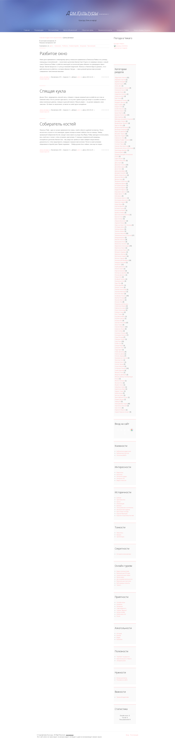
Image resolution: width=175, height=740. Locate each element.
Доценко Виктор (120, 177)
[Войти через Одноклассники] (124, 433)
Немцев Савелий (120, 262)
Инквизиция (120, 504)
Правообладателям (123, 697)
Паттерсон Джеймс (121, 273)
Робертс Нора (119, 312)
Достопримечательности (124, 579)
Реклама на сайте (122, 680)
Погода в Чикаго (119, 44)
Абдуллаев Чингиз (120, 77)
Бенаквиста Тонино (121, 100)
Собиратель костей (58, 124)
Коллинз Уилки (119, 208)
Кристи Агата (119, 217)
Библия (119, 498)
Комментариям (74, 46)
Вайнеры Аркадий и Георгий (124, 119)
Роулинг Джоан (119, 318)
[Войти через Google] (131, 430)
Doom (118, 616)
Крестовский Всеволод (122, 214)
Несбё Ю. (118, 264)
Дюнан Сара (118, 179)
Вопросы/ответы (122, 678)
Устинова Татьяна (120, 368)
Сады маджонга (121, 608)
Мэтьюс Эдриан (120, 258)
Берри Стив (118, 106)
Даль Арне (118, 163)
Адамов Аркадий (120, 82)
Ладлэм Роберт (119, 223)
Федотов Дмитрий (120, 375)
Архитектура (120, 537)
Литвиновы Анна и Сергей (123, 235)
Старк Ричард (119, 337)
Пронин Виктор (119, 300)
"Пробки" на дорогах (123, 657)
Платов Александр (120, 289)
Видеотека (120, 472)
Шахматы (119, 604)
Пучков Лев (118, 302)
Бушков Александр (121, 115)
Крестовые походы (122, 511)
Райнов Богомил (120, 308)
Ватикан (119, 506)
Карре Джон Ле (119, 194)
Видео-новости (121, 480)
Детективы (58, 38)
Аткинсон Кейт (119, 96)
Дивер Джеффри (44, 77)
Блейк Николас (119, 109)
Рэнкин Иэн (118, 320)
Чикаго (119, 585)
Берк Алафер (119, 104)
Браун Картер (119, 113)
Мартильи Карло (120, 248)
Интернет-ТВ (120, 478)
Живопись (120, 533)
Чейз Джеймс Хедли (121, 404)
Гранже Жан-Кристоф (121, 146)
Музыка (119, 535)
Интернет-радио (122, 476)
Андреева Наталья (120, 94)
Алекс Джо (118, 86)
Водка (118, 637)
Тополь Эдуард (119, 356)
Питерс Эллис (119, 287)
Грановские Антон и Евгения (124, 148)
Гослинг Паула (119, 144)
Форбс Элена (119, 385)
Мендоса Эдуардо (120, 252)
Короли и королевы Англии (125, 515)
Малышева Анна (120, 242)
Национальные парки (123, 575)
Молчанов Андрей (120, 256)
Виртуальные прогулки (124, 581)
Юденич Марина (120, 410)
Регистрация (134, 735)
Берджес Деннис (120, 102)
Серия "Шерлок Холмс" (122, 412)
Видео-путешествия (123, 571)
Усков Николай (119, 366)
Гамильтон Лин (119, 138)
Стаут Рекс (118, 341)
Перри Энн (118, 277)
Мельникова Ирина (121, 250)
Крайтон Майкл (119, 212)
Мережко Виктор (120, 254)
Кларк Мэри (118, 204)
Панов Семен (119, 269)
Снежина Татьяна (120, 333)
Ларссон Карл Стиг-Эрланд (123, 225)
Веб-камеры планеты (123, 583)
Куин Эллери (119, 219)
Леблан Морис (119, 229)
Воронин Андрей (120, 136)
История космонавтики (124, 554)
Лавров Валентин (120, 221)
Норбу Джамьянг (120, 267)
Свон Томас (118, 325)
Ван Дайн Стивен (120, 121)
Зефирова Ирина (120, 183)
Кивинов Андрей (120, 202)
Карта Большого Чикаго (124, 659)
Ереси (118, 502)
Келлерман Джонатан (121, 200)
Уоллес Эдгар (119, 364)
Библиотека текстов (123, 453)
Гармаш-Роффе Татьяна (122, 140)
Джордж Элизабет (120, 173)
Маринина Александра (122, 246)
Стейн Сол (118, 343)
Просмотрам (91, 46)
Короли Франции (122, 513)
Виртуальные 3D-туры (123, 573)
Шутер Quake (121, 612)
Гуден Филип (119, 158)
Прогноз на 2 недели (120, 48)
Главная (41, 38)
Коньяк (119, 635)
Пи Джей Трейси (120, 279)
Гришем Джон (119, 152)
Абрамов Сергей (120, 80)
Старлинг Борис (120, 339)
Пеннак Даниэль (120, 275)
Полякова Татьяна (120, 296)
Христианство (121, 500)
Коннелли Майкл (120, 210)
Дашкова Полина (120, 165)
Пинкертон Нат (119, 281)
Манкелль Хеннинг (121, 244)
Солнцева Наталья (120, 335)
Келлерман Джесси (121, 198)
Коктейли (119, 639)
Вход (127, 735)
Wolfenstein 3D (121, 614)
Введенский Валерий (121, 127)
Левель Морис (119, 231)
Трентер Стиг (119, 360)
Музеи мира (120, 577)
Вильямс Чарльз (120, 134)
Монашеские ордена (123, 510)
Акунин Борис (119, 84)
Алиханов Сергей (120, 90)
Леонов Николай (120, 233)
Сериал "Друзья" (122, 610)
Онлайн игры (121, 602)
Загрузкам (83, 46)
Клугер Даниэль (120, 206)
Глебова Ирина (119, 142)
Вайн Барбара (119, 117)
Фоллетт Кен (119, 383)
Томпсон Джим (119, 354)
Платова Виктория (120, 291)
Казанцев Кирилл (120, 188)
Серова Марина (120, 327)
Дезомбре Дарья (120, 167)
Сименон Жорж (120, 329)
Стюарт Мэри (119, 345)
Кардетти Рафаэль (120, 190)
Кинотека (119, 474)
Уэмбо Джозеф (119, 370)
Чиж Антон (118, 408)
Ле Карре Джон (119, 227)
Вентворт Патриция (121, 129)
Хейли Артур (119, 393)
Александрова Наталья (122, 88)
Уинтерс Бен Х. (119, 362)
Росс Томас (118, 314)
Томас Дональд (119, 352)
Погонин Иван (119, 293)
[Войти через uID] (117, 430)
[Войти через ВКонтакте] (121, 430)
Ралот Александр (120, 310)
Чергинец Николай (121, 406)
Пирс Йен (118, 283)
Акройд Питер (119, 92)
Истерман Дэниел (120, 185)
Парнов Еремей (120, 271)
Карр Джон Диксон (120, 192)
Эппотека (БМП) (121, 455)
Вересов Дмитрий (120, 131)
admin (79, 77)
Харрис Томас (119, 391)
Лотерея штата (121, 661)
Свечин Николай (120, 323)
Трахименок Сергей (121, 358)
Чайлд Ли (118, 401)
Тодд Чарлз (118, 350)
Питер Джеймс (119, 285)
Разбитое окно (53, 53)
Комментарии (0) (44, 79)
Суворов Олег (119, 347)
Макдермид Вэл (120, 237)
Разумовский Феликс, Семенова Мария (121, 305)
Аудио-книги (50, 38)
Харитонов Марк (120, 389)
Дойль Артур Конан (121, 175)
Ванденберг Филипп (121, 123)
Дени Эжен (118, 169)
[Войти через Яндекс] (128, 430)
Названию (58, 46)
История (119, 633)
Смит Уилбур (119, 331)
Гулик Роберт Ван (120, 160)
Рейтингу (65, 46)
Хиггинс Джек (119, 395)
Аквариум (120, 606)
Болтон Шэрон (119, 111)
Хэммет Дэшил (119, 399)
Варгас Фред (119, 125)
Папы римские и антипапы (125, 507)
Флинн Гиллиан (120, 381)
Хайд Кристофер (120, 387)
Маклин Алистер (120, 239)
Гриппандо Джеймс (121, 150)
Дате (51, 46)
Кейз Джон (118, 196)
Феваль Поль (119, 372)
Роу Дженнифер (120, 316)
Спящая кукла (53, 91)
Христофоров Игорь (121, 397)
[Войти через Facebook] (124, 430)
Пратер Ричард (119, 298)
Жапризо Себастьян (121, 181)
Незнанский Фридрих (121, 260)
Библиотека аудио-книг (124, 451)
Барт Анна (118, 98)
